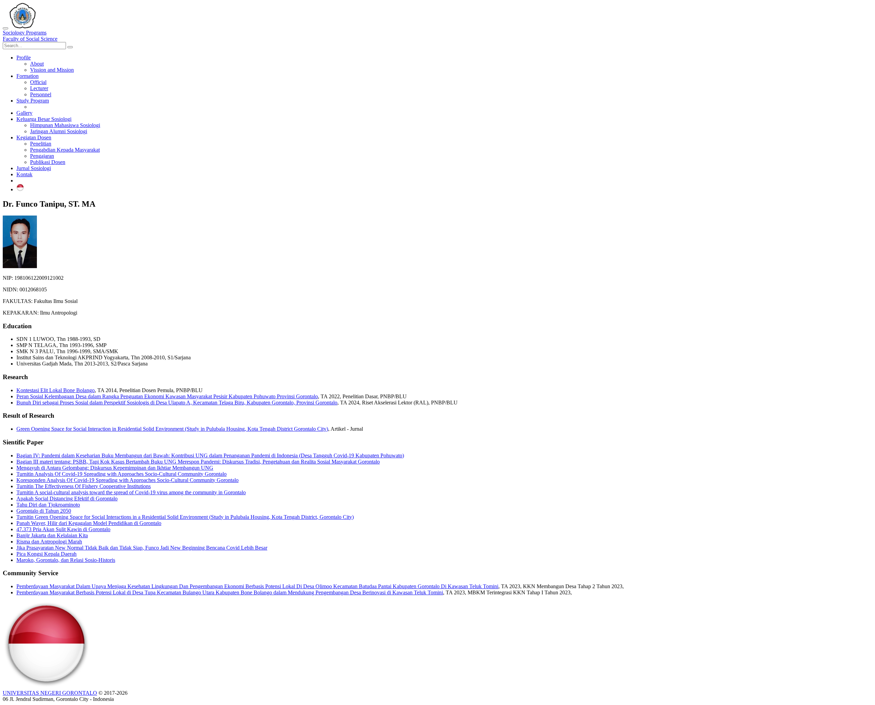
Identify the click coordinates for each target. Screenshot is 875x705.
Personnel (40, 94)
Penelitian (40, 144)
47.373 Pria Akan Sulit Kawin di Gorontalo (63, 529)
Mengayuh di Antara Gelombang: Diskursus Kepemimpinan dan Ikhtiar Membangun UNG (114, 468)
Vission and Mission (52, 70)
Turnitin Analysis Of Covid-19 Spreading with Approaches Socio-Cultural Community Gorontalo (121, 474)
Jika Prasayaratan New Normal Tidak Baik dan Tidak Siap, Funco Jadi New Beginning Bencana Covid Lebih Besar (141, 548)
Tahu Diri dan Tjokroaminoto (48, 505)
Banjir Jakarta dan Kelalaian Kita (52, 535)
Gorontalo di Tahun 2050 (43, 511)
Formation (27, 76)
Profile (23, 57)
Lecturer (39, 88)
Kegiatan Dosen (33, 137)
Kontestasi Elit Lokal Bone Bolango (55, 390)
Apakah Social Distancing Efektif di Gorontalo (67, 498)
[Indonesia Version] (20, 189)
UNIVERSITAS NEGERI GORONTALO (50, 693)
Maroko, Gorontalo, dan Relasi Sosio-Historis (65, 560)
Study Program (32, 100)
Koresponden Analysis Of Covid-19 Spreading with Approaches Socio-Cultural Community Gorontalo (127, 480)
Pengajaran (42, 156)
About (37, 64)
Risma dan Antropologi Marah (49, 541)
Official (38, 82)
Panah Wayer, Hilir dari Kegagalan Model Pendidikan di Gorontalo (88, 523)
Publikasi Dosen (47, 162)
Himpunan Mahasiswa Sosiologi (65, 125)
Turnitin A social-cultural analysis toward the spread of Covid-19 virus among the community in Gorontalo (131, 492)
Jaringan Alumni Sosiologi (58, 131)
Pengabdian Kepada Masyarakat (65, 150)
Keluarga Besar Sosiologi (43, 119)
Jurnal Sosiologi (33, 168)
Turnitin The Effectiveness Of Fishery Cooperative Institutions (83, 486)
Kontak (24, 174)
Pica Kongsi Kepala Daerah (46, 554)
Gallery (24, 113)
